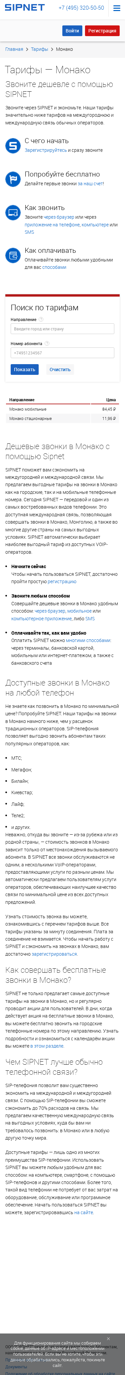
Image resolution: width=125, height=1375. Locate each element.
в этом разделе (46, 1046)
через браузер (59, 217)
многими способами (88, 640)
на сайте (83, 1212)
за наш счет (90, 183)
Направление (23, 319)
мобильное (79, 611)
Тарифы (39, 49)
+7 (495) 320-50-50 (81, 7)
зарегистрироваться (54, 954)
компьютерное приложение (41, 618)
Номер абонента (26, 343)
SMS (29, 232)
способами (54, 267)
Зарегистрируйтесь (46, 150)
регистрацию (62, 581)
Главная (14, 49)
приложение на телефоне (52, 224)
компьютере (95, 224)
